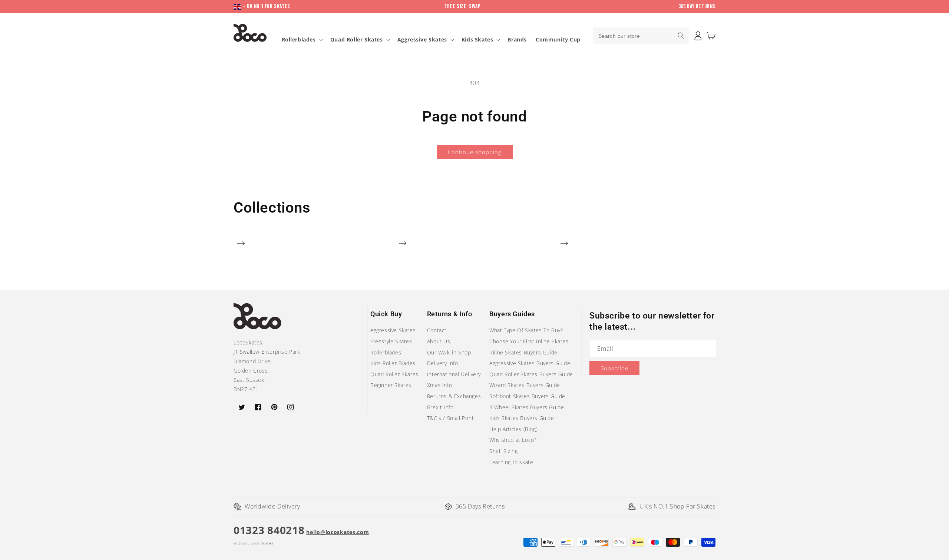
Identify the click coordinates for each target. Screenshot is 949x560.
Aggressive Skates (422, 39)
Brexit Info (440, 407)
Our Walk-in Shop (449, 352)
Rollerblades (299, 39)
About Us (438, 341)
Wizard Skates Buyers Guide (524, 385)
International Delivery (454, 374)
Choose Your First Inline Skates (529, 341)
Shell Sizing (503, 450)
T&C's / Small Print (450, 417)
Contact (437, 330)
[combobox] (641, 35)
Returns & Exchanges (454, 396)
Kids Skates (477, 39)
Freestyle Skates (391, 341)
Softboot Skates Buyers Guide (527, 396)
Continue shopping (475, 152)
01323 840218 (269, 530)
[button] (710, 35)
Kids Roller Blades (393, 363)
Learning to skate (511, 462)
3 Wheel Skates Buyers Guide (526, 407)
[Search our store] (681, 35)
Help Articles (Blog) (513, 429)
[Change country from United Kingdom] (240, 7)
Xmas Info (439, 385)
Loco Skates (262, 543)
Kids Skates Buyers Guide (521, 417)
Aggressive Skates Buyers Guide (529, 363)
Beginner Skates (390, 385)
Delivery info (442, 363)
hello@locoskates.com (337, 532)
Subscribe (614, 368)
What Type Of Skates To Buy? (526, 330)
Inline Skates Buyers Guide (523, 352)
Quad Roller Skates (356, 39)
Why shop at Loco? (512, 439)
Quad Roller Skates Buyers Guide (531, 374)
